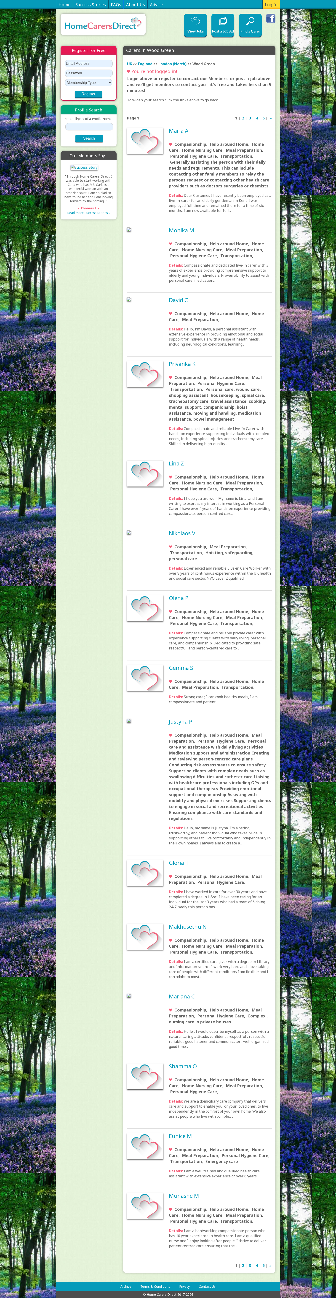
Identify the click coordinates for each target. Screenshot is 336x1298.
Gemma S (181, 667)
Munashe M (184, 1195)
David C (178, 300)
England (145, 63)
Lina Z (176, 463)
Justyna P (180, 721)
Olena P (178, 598)
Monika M (181, 230)
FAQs (116, 4)
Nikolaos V (182, 533)
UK (129, 63)
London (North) (172, 63)
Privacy (184, 1286)
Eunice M (180, 1136)
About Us (135, 4)
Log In (271, 4)
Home (64, 4)
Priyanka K (182, 364)
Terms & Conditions (155, 1286)
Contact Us (207, 1286)
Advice (156, 4)
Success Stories (90, 4)
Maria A (178, 130)
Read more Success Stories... (88, 213)
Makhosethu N (188, 926)
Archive (125, 1286)
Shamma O (183, 1066)
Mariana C (182, 996)
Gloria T (179, 862)
